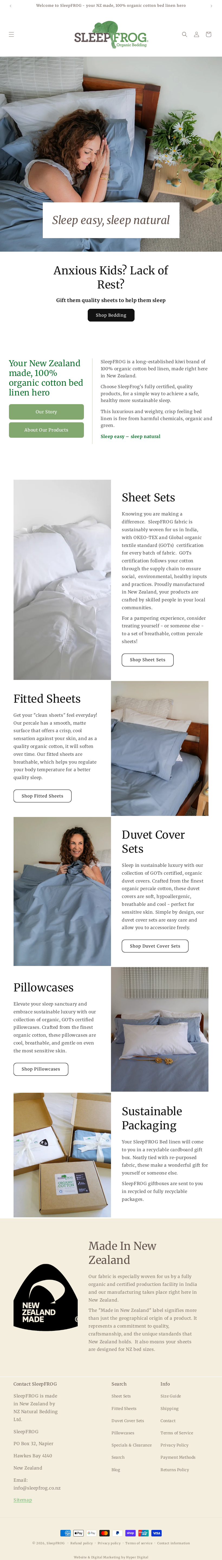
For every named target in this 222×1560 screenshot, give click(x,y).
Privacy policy (109, 1543)
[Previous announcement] (11, 6)
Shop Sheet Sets (147, 659)
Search (118, 1457)
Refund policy (81, 1543)
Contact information (173, 1543)
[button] (11, 34)
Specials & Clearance (132, 1445)
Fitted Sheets (124, 1408)
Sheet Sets (121, 1396)
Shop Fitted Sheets (42, 796)
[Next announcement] (211, 6)
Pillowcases (123, 1433)
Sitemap (23, 1500)
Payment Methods (178, 1457)
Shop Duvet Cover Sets (155, 946)
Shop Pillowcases (41, 1069)
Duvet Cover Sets (128, 1420)
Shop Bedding (111, 315)
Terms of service (138, 1543)
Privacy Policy (174, 1445)
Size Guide (171, 1396)
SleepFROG (55, 1543)
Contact (168, 1420)
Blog (116, 1469)
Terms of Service (177, 1433)
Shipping (170, 1408)
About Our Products (46, 430)
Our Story (46, 411)
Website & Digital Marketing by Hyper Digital (111, 1557)
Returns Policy (175, 1469)
